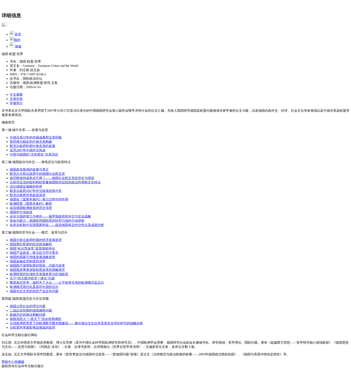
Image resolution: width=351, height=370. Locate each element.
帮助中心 (8, 362)
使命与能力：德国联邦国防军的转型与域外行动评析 (47, 220)
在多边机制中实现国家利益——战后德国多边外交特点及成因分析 (57, 225)
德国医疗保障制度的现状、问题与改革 (37, 265)
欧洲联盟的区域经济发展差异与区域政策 (39, 274)
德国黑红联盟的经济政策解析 (31, 244)
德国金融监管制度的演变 (28, 261)
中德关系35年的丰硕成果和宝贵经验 (36, 137)
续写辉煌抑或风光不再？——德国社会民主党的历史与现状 (52, 178)
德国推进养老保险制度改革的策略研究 (37, 270)
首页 (18, 34)
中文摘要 (16, 94)
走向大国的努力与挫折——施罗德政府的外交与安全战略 (50, 216)
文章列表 (16, 99)
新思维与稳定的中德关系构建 (31, 141)
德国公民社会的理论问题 (28, 306)
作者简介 (16, 103)
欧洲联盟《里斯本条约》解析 (31, 203)
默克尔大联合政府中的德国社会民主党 (37, 173)
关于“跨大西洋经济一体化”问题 (32, 278)
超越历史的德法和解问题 (28, 314)
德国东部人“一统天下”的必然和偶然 (35, 319)
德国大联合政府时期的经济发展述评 (36, 240)
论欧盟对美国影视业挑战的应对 (32, 327)
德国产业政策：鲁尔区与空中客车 (34, 252)
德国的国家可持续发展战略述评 (32, 257)
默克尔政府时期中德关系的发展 (32, 146)
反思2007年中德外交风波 (28, 150)
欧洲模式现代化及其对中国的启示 (34, 287)
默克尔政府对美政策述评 (28, 195)
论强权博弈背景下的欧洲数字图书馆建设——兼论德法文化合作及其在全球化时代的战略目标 (76, 323)
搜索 (18, 46)
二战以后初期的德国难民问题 (31, 310)
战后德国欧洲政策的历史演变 (31, 208)
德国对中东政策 (21, 212)
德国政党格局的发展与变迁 (29, 169)
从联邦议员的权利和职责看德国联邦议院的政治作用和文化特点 (55, 182)
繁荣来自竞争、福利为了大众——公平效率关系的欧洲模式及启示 (57, 282)
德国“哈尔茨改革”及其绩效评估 (32, 248)
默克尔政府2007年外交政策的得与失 (36, 191)
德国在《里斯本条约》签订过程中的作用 (39, 199)
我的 (17, 40)
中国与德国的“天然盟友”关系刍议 (34, 154)
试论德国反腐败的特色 (26, 186)
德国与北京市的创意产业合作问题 (34, 291)
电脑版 (19, 362)
